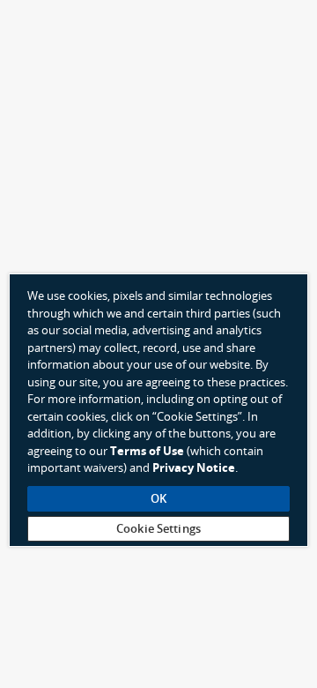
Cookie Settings (158, 528)
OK (158, 498)
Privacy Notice (193, 468)
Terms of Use (147, 451)
